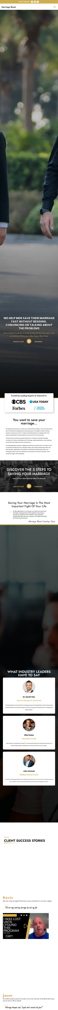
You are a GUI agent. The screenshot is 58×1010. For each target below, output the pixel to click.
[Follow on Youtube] (35, 2)
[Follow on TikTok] (38, 2)
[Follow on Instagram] (32, 2)
